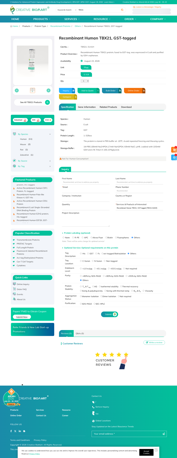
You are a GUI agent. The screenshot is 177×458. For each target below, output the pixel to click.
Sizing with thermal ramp (117, 291)
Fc (98, 253)
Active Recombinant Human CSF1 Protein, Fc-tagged (32, 185)
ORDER (129, 19)
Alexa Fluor (98, 237)
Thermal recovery (130, 286)
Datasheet (18, 120)
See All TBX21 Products (31, 102)
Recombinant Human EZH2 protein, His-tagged (33, 211)
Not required (131, 268)
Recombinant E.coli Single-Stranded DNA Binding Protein (33, 205)
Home (15, 26)
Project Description (70, 213)
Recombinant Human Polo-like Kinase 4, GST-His (30, 192)
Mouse (23, 144)
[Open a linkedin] (20, 431)
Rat (21, 149)
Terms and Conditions (20, 440)
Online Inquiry (23, 284)
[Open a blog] (24, 431)
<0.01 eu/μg (115, 268)
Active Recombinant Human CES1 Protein (32, 198)
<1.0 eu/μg (87, 268)
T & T (86, 286)
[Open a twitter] (15, 431)
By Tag (21, 166)
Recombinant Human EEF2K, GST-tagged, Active (32, 218)
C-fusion (86, 261)
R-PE (76, 237)
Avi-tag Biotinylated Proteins (30, 258)
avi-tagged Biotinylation (115, 253)
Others (78, 26)
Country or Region (124, 195)
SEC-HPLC (100, 304)
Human (23, 139)
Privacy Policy (34, 454)
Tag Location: (69, 262)
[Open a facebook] (11, 431)
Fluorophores (123, 237)
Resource (66, 410)
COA (47, 120)
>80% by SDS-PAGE (91, 276)
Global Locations (103, 420)
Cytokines (21, 265)
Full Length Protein (25, 247)
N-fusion (98, 261)
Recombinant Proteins (60, 26)
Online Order (133, 90)
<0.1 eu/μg (101, 268)
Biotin (110, 237)
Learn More (106, 2)
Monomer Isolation (90, 296)
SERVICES (70, 19)
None (67, 237)
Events (20, 294)
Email (65, 187)
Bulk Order (110, 90)
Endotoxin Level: (69, 269)
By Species (23, 134)
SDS (33, 120)
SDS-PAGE (87, 304)
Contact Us (41, 415)
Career (65, 415)
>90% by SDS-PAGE (114, 276)
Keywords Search (65, 10)
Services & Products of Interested (131, 204)
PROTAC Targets (24, 243)
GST (91, 253)
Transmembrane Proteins (28, 240)
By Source (22, 161)
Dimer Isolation (109, 296)
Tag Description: (70, 254)
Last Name (121, 178)
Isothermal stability (109, 286)
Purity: (68, 275)
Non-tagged (111, 261)
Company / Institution (71, 195)
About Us (21, 299)
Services (40, 410)
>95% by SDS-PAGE (137, 276)
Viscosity (149, 291)
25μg (86, 67)
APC (86, 237)
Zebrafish (24, 155)
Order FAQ (21, 289)
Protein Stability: (69, 287)
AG (95, 286)
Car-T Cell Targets (25, 261)
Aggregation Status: (71, 297)
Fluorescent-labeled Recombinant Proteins (32, 252)
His (83, 253)
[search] (122, 10)
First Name (67, 178)
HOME (15, 19)
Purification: (70, 303)
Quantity (66, 204)
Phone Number (122, 187)
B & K (137, 291)
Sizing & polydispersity (92, 291)
